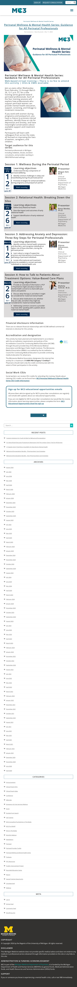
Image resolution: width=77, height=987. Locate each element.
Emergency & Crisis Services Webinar (17, 804)
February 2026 (10, 494)
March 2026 (9, 489)
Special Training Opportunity (14, 879)
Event (8, 809)
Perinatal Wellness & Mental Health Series (18, 853)
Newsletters (9, 839)
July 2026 (8, 472)
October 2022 (10, 661)
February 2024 (10, 599)
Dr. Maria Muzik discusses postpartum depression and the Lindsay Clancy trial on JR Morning (34, 442)
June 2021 (9, 731)
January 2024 (10, 604)
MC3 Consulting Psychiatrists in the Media (18, 822)
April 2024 (9, 590)
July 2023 (8, 626)
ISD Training (9, 817)
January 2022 (10, 700)
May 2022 (9, 683)
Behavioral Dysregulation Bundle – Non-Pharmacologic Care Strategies (27, 456)
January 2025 (10, 551)
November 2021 (11, 709)
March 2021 (9, 744)
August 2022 (9, 669)
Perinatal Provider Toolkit (13, 848)
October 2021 (10, 713)
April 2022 (9, 687)
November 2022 (11, 656)
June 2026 (9, 476)
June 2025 (9, 529)
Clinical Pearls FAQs (12, 787)
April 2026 (9, 485)
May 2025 (9, 533)
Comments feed (11, 908)
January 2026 (10, 498)
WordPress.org (10, 913)
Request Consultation (52, 2)
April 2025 (9, 538)
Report (8, 875)
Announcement (10, 782)
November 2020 (11, 762)
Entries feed (9, 904)
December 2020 (10, 757)
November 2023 (11, 608)
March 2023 (9, 643)
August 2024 (9, 573)
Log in (8, 900)
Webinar (8, 888)
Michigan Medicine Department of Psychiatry (32, 964)
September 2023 (11, 617)
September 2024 (11, 568)
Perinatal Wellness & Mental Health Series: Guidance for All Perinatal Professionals (38, 26)
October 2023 (10, 612)
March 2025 (9, 542)
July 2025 (8, 525)
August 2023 (9, 621)
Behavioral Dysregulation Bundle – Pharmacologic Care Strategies (25, 451)
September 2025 (11, 516)
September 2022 (11, 665)
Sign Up (37, 2)
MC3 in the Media (11, 831)
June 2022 (9, 678)
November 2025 (11, 507)
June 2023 (9, 630)
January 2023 (10, 652)
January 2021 (10, 753)
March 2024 (9, 595)
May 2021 (9, 735)
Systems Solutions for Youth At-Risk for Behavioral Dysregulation (26, 438)
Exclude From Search (12, 813)
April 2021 (9, 740)
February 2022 (10, 696)
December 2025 (10, 503)
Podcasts (9, 857)
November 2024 (11, 560)
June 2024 (9, 582)
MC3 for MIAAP (10, 826)
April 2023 (9, 639)
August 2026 (9, 467)
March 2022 (9, 691)
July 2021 (8, 727)
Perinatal (8, 844)
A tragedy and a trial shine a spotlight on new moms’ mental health (27, 447)
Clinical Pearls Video (12, 791)
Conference (9, 795)
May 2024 (9, 586)
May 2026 (9, 481)
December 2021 (10, 705)
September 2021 (11, 718)
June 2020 (9, 766)
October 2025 (10, 511)
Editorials (9, 800)
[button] (57, 10)
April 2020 (9, 771)
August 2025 (9, 520)
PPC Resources (10, 861)
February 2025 (10, 546)
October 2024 (10, 564)
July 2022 (8, 674)
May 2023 (9, 634)
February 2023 (10, 648)
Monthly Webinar (11, 835)
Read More (37, 415)
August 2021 (9, 722)
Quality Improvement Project (15, 866)
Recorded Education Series (14, 870)
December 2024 (10, 555)
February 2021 (10, 749)
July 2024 (8, 577)
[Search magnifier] (74, 2)
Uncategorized (10, 883)
